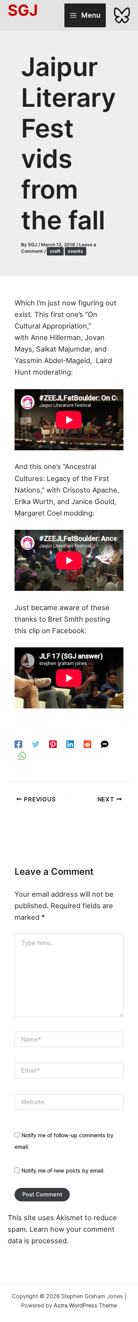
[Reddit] (87, 743)
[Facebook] (18, 743)
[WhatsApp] (22, 755)
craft (55, 251)
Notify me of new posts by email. (63, 1170)
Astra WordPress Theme (85, 1305)
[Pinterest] (53, 743)
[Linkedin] (70, 743)
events (75, 251)
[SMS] (104, 743)
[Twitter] (35, 743)
